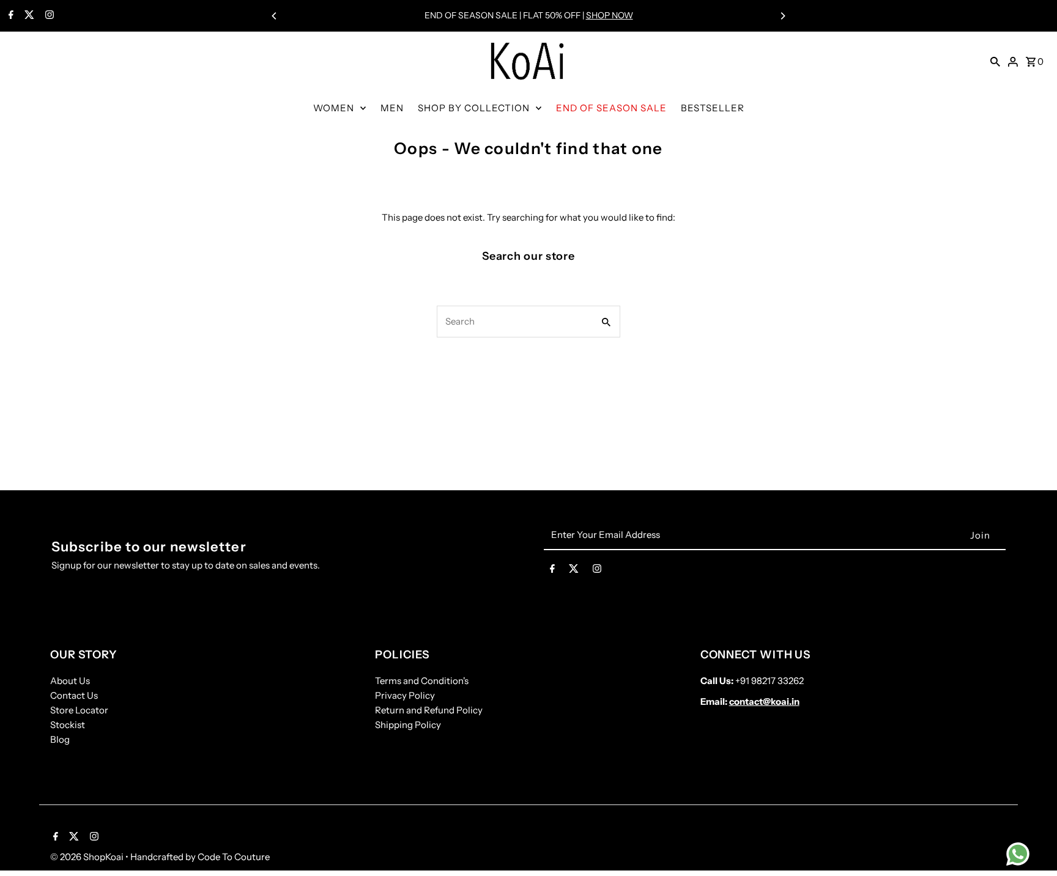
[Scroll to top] (1031, 844)
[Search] (995, 61)
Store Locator (79, 710)
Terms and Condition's (422, 680)
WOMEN (333, 108)
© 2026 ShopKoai (87, 857)
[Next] (782, 16)
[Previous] (274, 16)
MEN (392, 108)
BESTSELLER (712, 108)
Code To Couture (234, 857)
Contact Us (74, 695)
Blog (60, 739)
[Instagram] (48, 16)
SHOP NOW (609, 15)
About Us (70, 680)
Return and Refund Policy (429, 710)
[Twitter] (27, 16)
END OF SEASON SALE (611, 108)
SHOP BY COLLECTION (474, 108)
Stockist (67, 725)
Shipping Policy (408, 725)
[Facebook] (9, 16)
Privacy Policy (405, 695)
